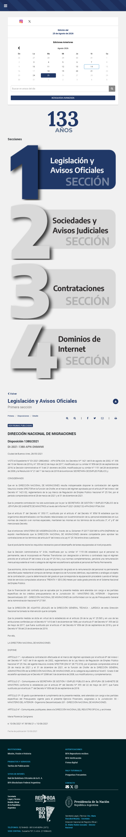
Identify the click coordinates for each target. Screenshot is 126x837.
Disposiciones (23, 416)
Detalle (35, 416)
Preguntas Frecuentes (75, 774)
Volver (13, 393)
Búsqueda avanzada (63, 97)
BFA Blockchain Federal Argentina (24, 782)
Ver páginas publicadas (20, 425)
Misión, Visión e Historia (19, 753)
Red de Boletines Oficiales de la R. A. (25, 778)
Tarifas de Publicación (18, 765)
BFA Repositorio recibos (76, 753)
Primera (11, 416)
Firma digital (71, 762)
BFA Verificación (73, 758)
